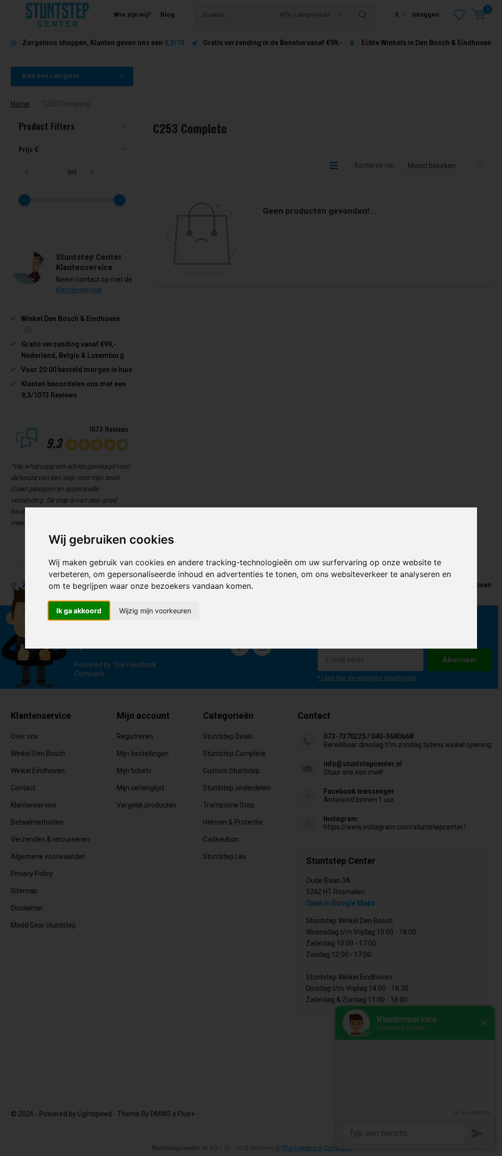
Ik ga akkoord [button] (78, 610)
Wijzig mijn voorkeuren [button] (155, 610)
